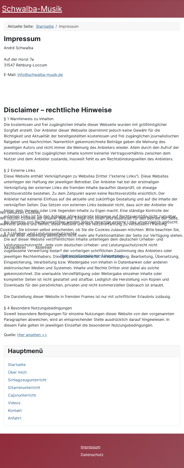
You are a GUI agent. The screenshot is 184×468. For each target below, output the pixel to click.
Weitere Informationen (80, 255)
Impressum (114, 255)
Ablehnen (43, 247)
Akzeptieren (15, 247)
